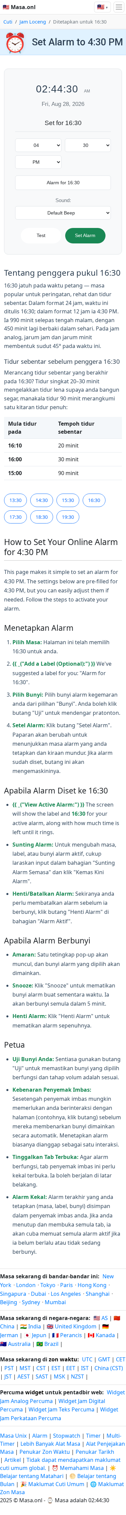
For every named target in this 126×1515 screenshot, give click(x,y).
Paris (66, 1285)
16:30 (94, 500)
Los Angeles (66, 1293)
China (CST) (108, 1368)
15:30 (68, 500)
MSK (59, 1376)
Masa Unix (13, 1435)
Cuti (7, 21)
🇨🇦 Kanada (101, 1335)
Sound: (63, 200)
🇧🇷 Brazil (47, 1344)
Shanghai (98, 1293)
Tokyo (47, 1285)
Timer (93, 1435)
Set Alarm (85, 235)
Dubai (38, 1293)
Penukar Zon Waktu (45, 1451)
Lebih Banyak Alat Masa (51, 1443)
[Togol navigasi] (119, 7)
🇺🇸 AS (100, 1318)
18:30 (42, 517)
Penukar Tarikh (95, 1451)
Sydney (31, 1302)
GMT (104, 1359)
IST (85, 1368)
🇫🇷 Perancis (67, 1335)
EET (70, 1368)
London (26, 1285)
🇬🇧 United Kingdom (71, 1326)
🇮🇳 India (30, 1326)
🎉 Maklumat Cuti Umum (52, 1484)
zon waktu (63, 1359)
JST (8, 1376)
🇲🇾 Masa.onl (19, 7)
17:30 (15, 517)
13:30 (15, 500)
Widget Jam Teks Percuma (61, 1409)
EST (55, 1368)
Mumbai (55, 1302)
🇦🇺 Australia (15, 1344)
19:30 (68, 517)
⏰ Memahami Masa (78, 1468)
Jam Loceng (32, 21)
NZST (77, 1376)
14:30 (42, 500)
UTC (87, 1359)
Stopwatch (66, 1435)
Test (41, 235)
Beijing (8, 1302)
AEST (23, 1376)
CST (41, 1368)
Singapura (13, 1293)
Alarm (39, 1435)
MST (25, 1368)
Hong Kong (92, 1285)
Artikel (12, 1460)
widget (34, 1392)
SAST (42, 1376)
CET (120, 1359)
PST (9, 1368)
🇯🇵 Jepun (35, 1335)
